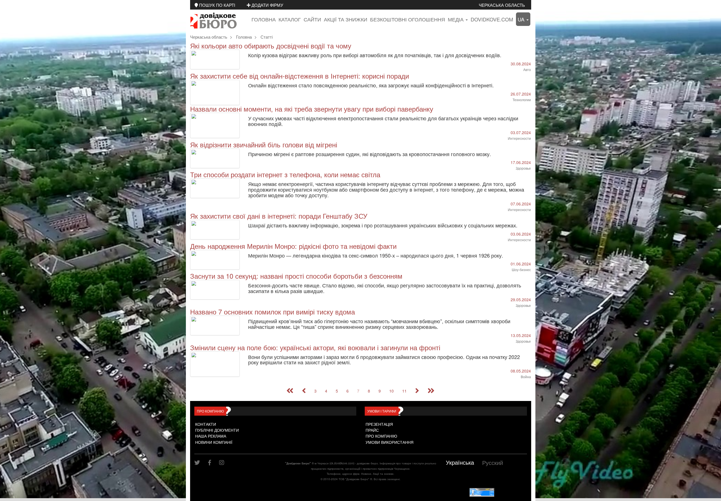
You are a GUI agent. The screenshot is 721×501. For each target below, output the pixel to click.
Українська (460, 462)
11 (404, 391)
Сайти (312, 19)
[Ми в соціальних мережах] (199, 462)
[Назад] (304, 391)
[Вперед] (417, 391)
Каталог (290, 19)
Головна (264, 19)
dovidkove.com (492, 19)
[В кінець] (431, 391)
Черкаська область (502, 5)
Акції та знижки (345, 19)
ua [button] (522, 19)
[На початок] (290, 391)
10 (391, 391)
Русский (492, 462)
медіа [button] (456, 19)
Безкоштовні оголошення (407, 19)
